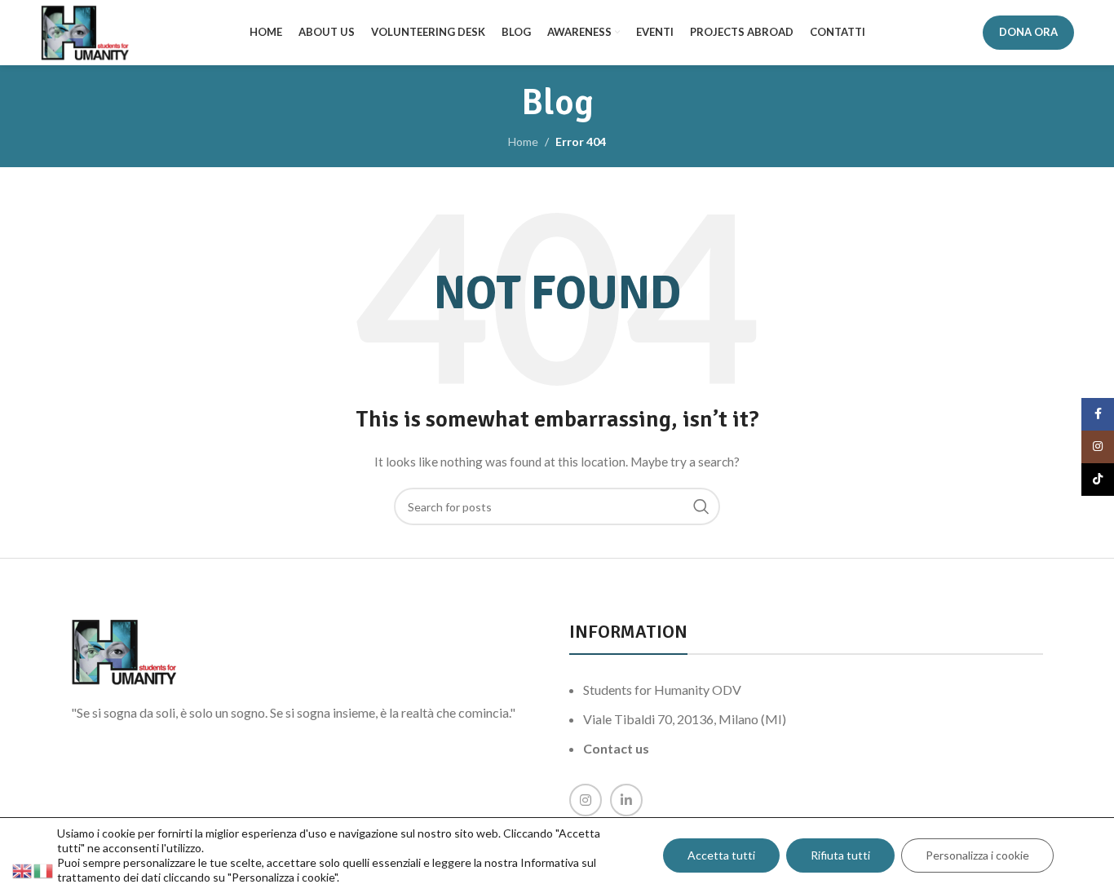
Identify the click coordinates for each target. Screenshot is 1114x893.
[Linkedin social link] (626, 800)
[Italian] (44, 870)
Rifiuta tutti (840, 855)
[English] (22, 870)
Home (523, 141)
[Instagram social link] (585, 800)
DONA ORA (1028, 31)
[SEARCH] (701, 506)
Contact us (616, 748)
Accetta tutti (721, 855)
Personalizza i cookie (977, 855)
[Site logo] (85, 31)
